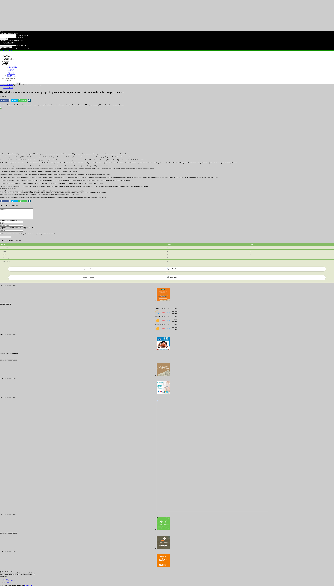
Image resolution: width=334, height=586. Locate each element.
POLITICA (10, 75)
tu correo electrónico (21, 45)
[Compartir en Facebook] (4, 100)
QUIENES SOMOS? (9, 78)
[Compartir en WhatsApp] (22, 100)
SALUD (5, 63)
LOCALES (6, 56)
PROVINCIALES (8, 59)
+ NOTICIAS (7, 64)
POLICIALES (11, 72)
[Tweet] (14, 100)
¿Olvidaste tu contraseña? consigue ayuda (11, 40)
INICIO (5, 55)
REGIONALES (7, 58)
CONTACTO (7, 80)
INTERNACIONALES (13, 67)
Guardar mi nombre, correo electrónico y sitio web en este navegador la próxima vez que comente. (29, 234)
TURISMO (6, 61)
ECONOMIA (11, 74)
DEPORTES (10, 69)
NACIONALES (11, 66)
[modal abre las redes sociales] (29, 100)
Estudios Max (28, 585)
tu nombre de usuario (22, 35)
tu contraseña (19, 37)
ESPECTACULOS (12, 70)
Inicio (1, 85)
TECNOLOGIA (11, 77)
